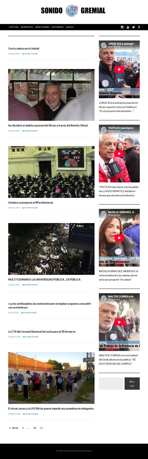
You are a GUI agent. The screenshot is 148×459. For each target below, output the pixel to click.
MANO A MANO (42, 27)
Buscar (132, 383)
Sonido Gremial (31, 54)
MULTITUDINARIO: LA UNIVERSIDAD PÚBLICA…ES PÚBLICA (44, 279)
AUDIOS (69, 27)
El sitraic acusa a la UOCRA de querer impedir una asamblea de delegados (51, 408)
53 (34, 427)
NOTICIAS (14, 27)
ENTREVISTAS (27, 27)
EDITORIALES (58, 27)
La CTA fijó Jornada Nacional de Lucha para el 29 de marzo (42, 331)
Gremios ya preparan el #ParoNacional (30, 202)
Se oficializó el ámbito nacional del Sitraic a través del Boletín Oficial (48, 125)
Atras (13, 428)
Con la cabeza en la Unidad (23, 48)
